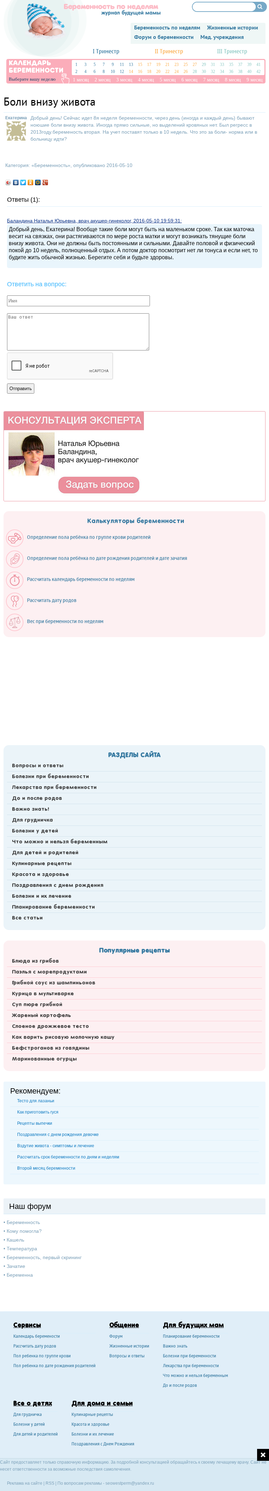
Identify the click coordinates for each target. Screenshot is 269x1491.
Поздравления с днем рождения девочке (58, 1134)
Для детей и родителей (45, 852)
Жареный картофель (41, 1015)
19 (158, 64)
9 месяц (255, 79)
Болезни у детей (35, 831)
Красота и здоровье (40, 874)
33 (222, 64)
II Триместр (169, 51)
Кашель (15, 1240)
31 (213, 64)
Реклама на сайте (24, 1483)
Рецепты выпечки (34, 1123)
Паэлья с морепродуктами (49, 972)
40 (249, 71)
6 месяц (189, 79)
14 (131, 71)
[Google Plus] (45, 182)
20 (158, 71)
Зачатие (16, 1266)
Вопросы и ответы (37, 765)
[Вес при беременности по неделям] (58, 629)
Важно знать (175, 1346)
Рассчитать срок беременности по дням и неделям (68, 1157)
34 (222, 71)
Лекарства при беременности (54, 787)
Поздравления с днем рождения (57, 885)
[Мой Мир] (38, 182)
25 (186, 64)
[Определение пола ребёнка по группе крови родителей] (82, 545)
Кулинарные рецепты (41, 863)
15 (140, 64)
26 (186, 71)
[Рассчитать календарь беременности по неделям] (74, 587)
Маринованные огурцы (44, 1059)
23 (176, 64)
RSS (50, 1483)
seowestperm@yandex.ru (129, 1483)
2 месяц (103, 79)
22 (167, 71)
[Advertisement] (134, 689)
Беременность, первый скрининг (44, 1257)
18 (149, 71)
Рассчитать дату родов (34, 1346)
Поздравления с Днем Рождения (102, 1444)
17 (149, 64)
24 (176, 71)
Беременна (20, 1275)
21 (167, 64)
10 (113, 71)
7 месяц (211, 79)
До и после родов (37, 798)
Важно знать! (30, 809)
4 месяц (146, 79)
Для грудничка (32, 820)
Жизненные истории (129, 1346)
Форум (116, 1336)
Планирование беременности (53, 907)
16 (140, 71)
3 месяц (124, 79)
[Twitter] (23, 182)
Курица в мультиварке (43, 993)
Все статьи (27, 918)
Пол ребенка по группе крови (42, 1356)
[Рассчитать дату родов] (44, 608)
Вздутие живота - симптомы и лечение (55, 1145)
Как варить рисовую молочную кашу (63, 1037)
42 (258, 71)
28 (195, 71)
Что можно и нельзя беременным (60, 842)
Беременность (51, 165)
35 (231, 64)
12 (122, 71)
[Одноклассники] (30, 182)
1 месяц (81, 79)
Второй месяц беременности (46, 1168)
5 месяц (168, 79)
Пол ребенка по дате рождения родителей (54, 1366)
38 (240, 71)
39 (249, 64)
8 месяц (233, 79)
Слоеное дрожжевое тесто (50, 1026)
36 (231, 71)
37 (240, 64)
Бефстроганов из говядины (50, 1048)
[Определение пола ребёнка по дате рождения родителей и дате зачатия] (100, 566)
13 (131, 64)
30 (204, 71)
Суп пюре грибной (37, 1004)
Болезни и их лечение (41, 896)
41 (258, 64)
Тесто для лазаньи (35, 1100)
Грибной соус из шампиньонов (53, 983)
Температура (22, 1248)
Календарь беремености (36, 1336)
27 (195, 64)
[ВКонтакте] (16, 182)
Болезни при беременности (50, 776)
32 (213, 71)
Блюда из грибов (35, 961)
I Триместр (106, 51)
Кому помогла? (24, 1231)
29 (204, 64)
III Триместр (232, 51)
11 (122, 64)
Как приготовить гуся (37, 1112)
